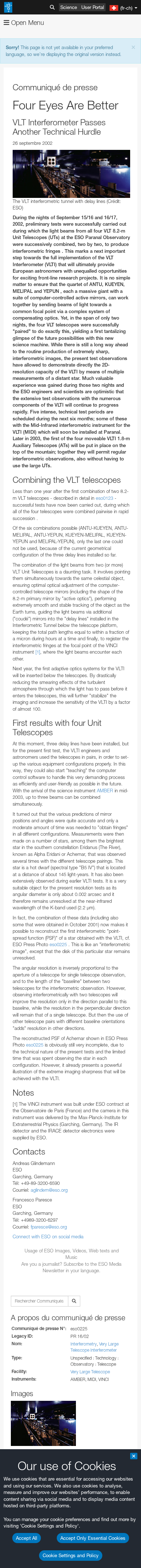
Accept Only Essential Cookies (92, 1538)
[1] (37, 652)
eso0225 (58, 944)
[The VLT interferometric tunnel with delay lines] (71, 174)
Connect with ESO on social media (48, 1236)
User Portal (92, 7)
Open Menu (26, 22)
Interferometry (83, 1344)
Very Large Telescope (90, 1371)
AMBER (105, 790)
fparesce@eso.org (49, 1227)
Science (68, 7)
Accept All (26, 1538)
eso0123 (105, 498)
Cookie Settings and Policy (71, 1555)
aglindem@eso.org (49, 1190)
